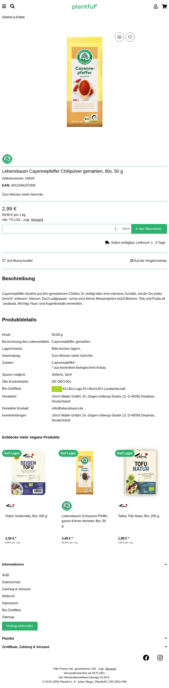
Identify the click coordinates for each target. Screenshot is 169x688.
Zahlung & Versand (16, 589)
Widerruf (8, 596)
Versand (37, 220)
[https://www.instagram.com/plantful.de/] (160, 657)
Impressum (10, 603)
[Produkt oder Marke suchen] (12, 6)
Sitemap (8, 617)
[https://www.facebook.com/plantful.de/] (146, 657)
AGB (5, 575)
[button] (156, 6)
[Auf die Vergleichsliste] (119, 37)
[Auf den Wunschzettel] (130, 37)
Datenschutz (11, 582)
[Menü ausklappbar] (4, 6)
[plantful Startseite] (84, 6)
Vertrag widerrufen (19, 626)
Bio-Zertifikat (11, 610)
